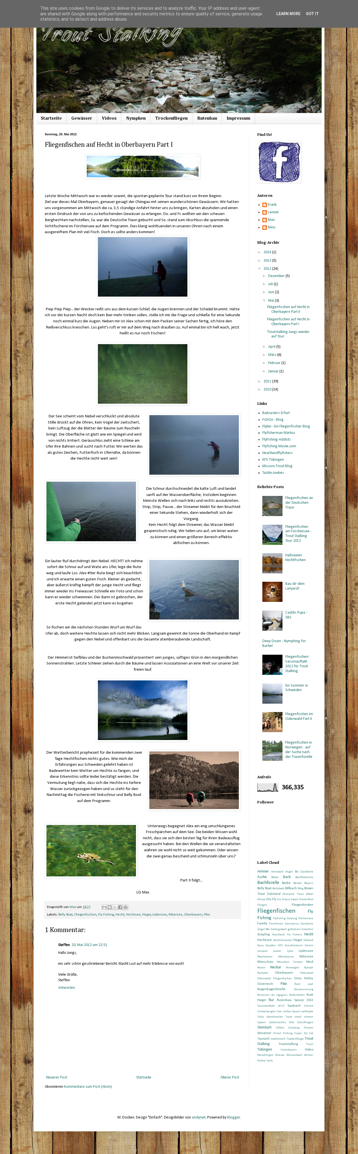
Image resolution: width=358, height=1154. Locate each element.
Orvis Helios (303, 978)
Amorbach (277, 871)
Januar (273, 371)
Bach (287, 877)
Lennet (273, 212)
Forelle (262, 923)
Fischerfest (306, 899)
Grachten (307, 929)
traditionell (278, 1039)
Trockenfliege (295, 1039)
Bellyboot (278, 888)
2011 (267, 381)
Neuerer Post (56, 1077)
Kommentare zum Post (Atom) (88, 1087)
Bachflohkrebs (304, 877)
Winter (308, 1055)
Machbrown (264, 956)
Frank (272, 205)
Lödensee (159, 914)
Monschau (265, 962)
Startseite (51, 118)
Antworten (66, 988)
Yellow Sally (265, 1060)
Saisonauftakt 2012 (270, 1006)
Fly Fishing (106, 914)
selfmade (307, 1011)
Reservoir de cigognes (272, 995)
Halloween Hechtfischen (295, 557)
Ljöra (290, 951)
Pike (207, 914)
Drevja (261, 899)
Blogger (233, 1117)
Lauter (277, 951)
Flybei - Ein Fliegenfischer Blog (286, 426)
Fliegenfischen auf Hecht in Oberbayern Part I (288, 321)
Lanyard (262, 951)
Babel (275, 877)
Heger (146, 914)
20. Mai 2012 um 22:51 (89, 945)
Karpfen (271, 945)
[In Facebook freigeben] (120, 907)
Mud (309, 962)
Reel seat (304, 984)
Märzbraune (286, 956)
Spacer (261, 1022)
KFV (280, 945)
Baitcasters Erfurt (276, 413)
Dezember (277, 276)
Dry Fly (271, 899)
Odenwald (306, 973)
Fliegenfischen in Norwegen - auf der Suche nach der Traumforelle (298, 750)
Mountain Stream (290, 962)
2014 (267, 252)
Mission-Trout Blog (277, 466)
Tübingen (264, 1049)
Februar (274, 363)
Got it (312, 13)
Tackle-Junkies (273, 473)
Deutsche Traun (293, 894)
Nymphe (262, 973)
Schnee (308, 1006)
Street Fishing (283, 1033)
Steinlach (264, 1027)
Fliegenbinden (302, 905)
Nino (271, 227)
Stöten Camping (288, 1027)
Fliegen (262, 905)
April (272, 347)
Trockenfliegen (171, 118)
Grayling (263, 934)
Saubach (294, 1006)
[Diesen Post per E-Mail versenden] (104, 907)
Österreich (265, 984)
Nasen (261, 967)
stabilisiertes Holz (281, 1022)
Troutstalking (288, 1044)
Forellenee (276, 923)
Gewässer (81, 118)
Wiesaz (279, 1055)
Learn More (288, 13)
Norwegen (292, 967)
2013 (267, 261)
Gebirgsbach (279, 929)
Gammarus (292, 923)
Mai (271, 301)
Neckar (275, 967)
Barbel (297, 883)
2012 (267, 269)
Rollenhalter (297, 995)
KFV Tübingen (273, 460)
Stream (308, 1027)
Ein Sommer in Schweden (296, 688)
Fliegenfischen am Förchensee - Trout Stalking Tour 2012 (298, 534)
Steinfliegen (305, 1022)
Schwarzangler (266, 1011)
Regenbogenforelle (271, 989)
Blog (300, 888)
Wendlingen (265, 1055)
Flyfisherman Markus (278, 433)
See (279, 1011)
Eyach (294, 899)
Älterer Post (229, 1077)
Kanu (260, 945)
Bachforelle (268, 882)
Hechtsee (133, 914)
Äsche (262, 877)
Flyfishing (279, 918)
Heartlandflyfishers (277, 453)
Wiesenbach (294, 1055)
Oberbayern (193, 914)
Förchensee (305, 918)
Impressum (238, 118)
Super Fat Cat (303, 1033)
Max (271, 220)
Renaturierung (303, 989)
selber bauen (291, 1011)
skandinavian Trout (279, 1016)
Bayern (308, 883)
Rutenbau (207, 118)
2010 (267, 389)
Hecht (120, 914)
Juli (271, 284)
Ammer (263, 871)
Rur (271, 1000)
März (272, 355)
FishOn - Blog (273, 420)
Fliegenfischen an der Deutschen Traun (299, 503)
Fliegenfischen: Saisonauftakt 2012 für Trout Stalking (297, 664)
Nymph (308, 967)
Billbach (291, 888)
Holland (308, 940)
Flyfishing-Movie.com (279, 446)
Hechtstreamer (283, 940)
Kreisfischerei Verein (299, 945)
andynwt (199, 1117)
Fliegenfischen (85, 914)
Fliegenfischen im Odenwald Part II (299, 716)
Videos (109, 118)
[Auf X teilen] (115, 907)
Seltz (260, 1016)
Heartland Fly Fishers (287, 934)
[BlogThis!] (109, 907)
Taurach (263, 1039)
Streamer (264, 1033)
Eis (279, 899)
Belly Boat (65, 914)
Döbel (309, 894)
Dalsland (274, 894)
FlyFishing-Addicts (276, 440)
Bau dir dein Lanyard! (295, 586)
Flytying (292, 918)
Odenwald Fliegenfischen (274, 978)
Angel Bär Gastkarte (299, 871)
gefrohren (294, 929)
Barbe (286, 883)
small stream (304, 1016)
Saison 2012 (303, 1000)
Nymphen (136, 118)
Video (309, 1049)
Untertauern (289, 1049)
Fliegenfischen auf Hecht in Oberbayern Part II (288, 309)
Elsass (286, 899)
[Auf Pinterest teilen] (125, 907)
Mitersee (175, 914)
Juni (271, 292)
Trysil (309, 1044)
